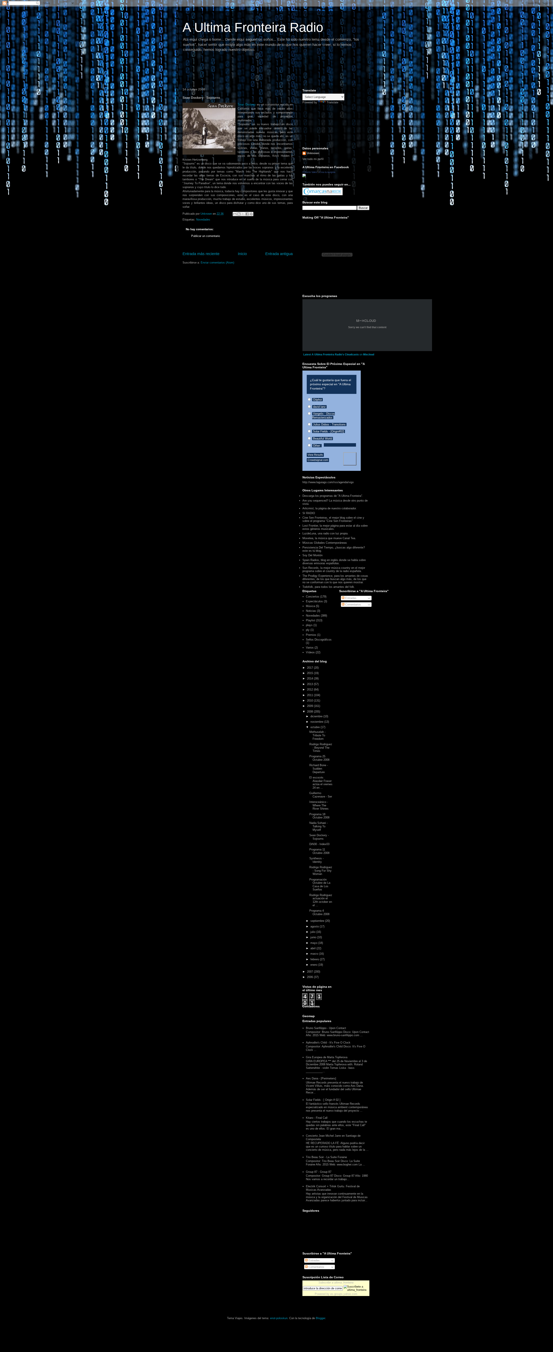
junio (313, 937)
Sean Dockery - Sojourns (319, 837)
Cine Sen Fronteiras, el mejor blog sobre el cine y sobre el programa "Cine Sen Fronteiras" (333, 519)
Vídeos (310, 652)
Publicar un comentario (205, 236)
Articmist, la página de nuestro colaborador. (329, 508)
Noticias (311, 610)
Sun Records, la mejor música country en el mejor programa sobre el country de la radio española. (333, 569)
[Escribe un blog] (239, 214)
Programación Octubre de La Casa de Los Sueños (319, 884)
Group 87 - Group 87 (318, 1171)
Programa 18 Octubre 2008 (319, 816)
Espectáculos (314, 601)
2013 (310, 684)
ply (308, 629)
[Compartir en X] (243, 214)
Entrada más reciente (201, 254)
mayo (314, 942)
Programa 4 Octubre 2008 (319, 912)
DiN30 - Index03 (319, 844)
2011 (310, 695)
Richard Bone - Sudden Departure (318, 768)
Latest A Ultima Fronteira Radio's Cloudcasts (331, 354)
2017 (310, 667)
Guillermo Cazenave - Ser (320, 794)
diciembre (316, 716)
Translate (332, 102)
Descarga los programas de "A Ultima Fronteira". (332, 495)
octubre (315, 727)
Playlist (310, 620)
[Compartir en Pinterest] (251, 214)
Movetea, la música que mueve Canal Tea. (329, 538)
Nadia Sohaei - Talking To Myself (318, 826)
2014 (310, 678)
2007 (310, 971)
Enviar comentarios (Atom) (217, 262)
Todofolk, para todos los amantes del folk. (328, 586)
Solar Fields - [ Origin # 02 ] (323, 1099)
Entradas (350, 598)
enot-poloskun (279, 1318)
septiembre (317, 920)
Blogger (320, 1318)
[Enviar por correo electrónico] (235, 214)
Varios (310, 647)
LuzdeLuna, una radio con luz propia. (325, 533)
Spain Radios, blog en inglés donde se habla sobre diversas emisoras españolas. (334, 561)
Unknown (313, 153)
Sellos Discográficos (319, 639)
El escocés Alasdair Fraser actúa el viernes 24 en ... (320, 782)
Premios (311, 634)
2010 (310, 700)
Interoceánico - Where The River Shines (319, 805)
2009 (310, 706)
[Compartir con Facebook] (247, 214)
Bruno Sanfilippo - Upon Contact (326, 1028)
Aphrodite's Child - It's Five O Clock (328, 1042)
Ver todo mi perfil (313, 159)
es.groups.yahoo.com (343, 1294)
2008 (310, 711)
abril (313, 948)
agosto (315, 926)
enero (314, 964)
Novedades (203, 219)
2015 (310, 673)
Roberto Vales (309, 172)
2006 (310, 977)
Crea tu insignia (327, 172)
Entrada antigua (279, 254)
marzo (314, 953)
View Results (315, 454)
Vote (349, 458)
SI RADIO (308, 513)
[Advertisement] (259, 70)
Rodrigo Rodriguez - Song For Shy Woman (320, 871)
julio (313, 931)
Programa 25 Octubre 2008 (319, 758)
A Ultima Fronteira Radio (253, 27)
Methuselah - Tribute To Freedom (317, 735)
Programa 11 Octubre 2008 (319, 851)
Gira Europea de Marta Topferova (326, 1057)
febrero (315, 959)
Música (310, 606)
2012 (310, 689)
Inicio (242, 254)
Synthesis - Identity (316, 860)
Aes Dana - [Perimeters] (321, 1078)
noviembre (317, 721)
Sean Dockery (247, 104)
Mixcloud (368, 354)
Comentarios (352, 604)
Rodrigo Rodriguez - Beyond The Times (320, 748)
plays (309, 625)
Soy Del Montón (312, 555)
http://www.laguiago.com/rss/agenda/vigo (328, 482)
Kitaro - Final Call (316, 1117)
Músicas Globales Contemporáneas (324, 542)
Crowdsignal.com (318, 460)
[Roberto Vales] (304, 176)
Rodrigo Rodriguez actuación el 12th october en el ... (320, 900)
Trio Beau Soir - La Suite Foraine (326, 1157)
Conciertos (312, 596)
